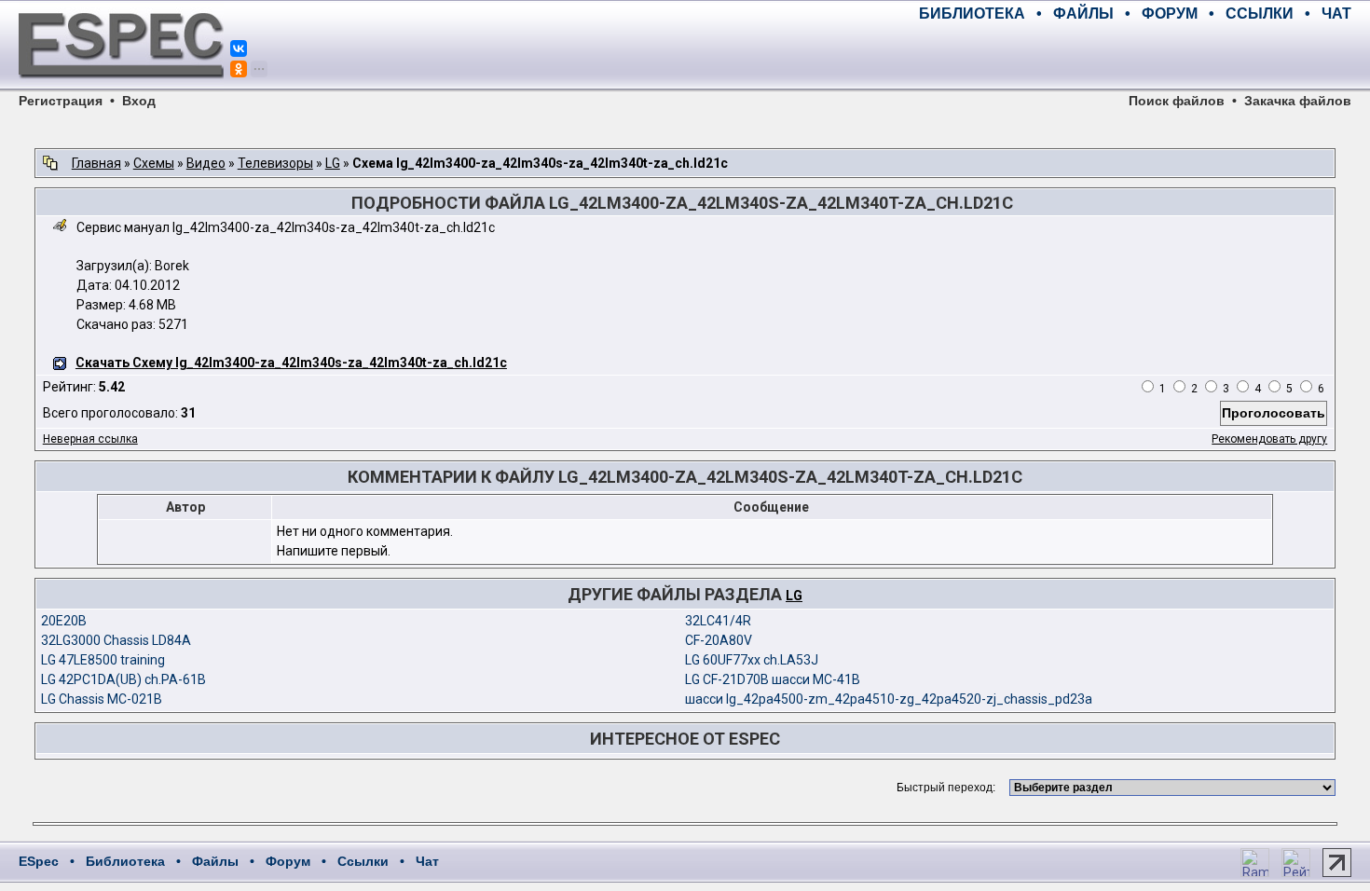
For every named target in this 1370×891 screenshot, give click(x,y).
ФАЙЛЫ (1083, 13)
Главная (96, 163)
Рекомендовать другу (1269, 439)
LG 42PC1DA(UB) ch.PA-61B (123, 679)
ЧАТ (1336, 13)
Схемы (153, 163)
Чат (427, 861)
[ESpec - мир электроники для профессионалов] (121, 88)
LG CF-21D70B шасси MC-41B (772, 679)
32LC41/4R (718, 620)
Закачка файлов (1297, 100)
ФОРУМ (1170, 13)
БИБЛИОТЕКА (972, 13)
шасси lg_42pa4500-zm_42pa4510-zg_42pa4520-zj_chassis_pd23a (888, 699)
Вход (139, 100)
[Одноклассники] (238, 69)
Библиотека (125, 861)
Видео (206, 163)
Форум (288, 861)
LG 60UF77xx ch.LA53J (751, 659)
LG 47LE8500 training (103, 659)
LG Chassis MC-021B (101, 699)
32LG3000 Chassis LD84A (116, 640)
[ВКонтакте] (238, 48)
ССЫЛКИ (1260, 13)
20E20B (64, 620)
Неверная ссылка (90, 439)
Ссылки (363, 861)
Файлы (215, 861)
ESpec (39, 861)
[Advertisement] (1133, 56)
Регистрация (61, 100)
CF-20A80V (718, 640)
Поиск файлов (1177, 100)
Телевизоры (275, 163)
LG (332, 163)
